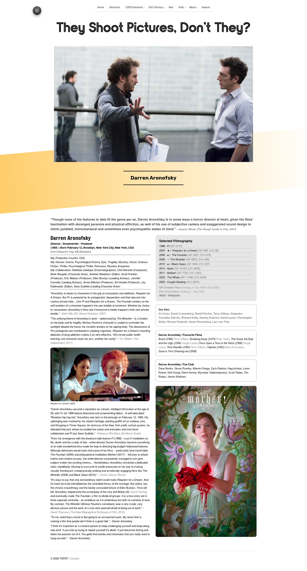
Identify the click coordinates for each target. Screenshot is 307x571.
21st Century (155, 7)
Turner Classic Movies (113, 475)
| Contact (74, 558)
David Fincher (203, 313)
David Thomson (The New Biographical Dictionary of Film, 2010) (87, 512)
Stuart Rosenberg (200, 321)
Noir (171, 7)
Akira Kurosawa (234, 347)
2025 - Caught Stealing (179, 282)
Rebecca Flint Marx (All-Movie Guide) (119, 433)
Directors (114, 7)
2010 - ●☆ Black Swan (184, 264)
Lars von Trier (220, 321)
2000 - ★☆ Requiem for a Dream (189, 250)
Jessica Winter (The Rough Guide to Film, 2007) (207, 229)
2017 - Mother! (180, 273)
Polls (181, 7)
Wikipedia (174, 295)
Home (100, 7)
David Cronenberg (182, 313)
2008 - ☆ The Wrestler (184, 259)
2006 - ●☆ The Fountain (185, 255)
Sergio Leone (189, 343)
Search (206, 7)
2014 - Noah (179, 268)
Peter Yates (223, 338)
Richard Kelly (189, 317)
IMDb (162, 295)
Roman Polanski (177, 321)
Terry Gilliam (221, 313)
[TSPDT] (153, 29)
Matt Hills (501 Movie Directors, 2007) (84, 313)
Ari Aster (163, 313)
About (192, 7)
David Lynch (228, 317)
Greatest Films (172, 287)
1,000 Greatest (134, 7)
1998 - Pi (170, 246)
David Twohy (138, 492)
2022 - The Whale (183, 277)
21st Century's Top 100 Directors (70, 252)
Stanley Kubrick (209, 317)
